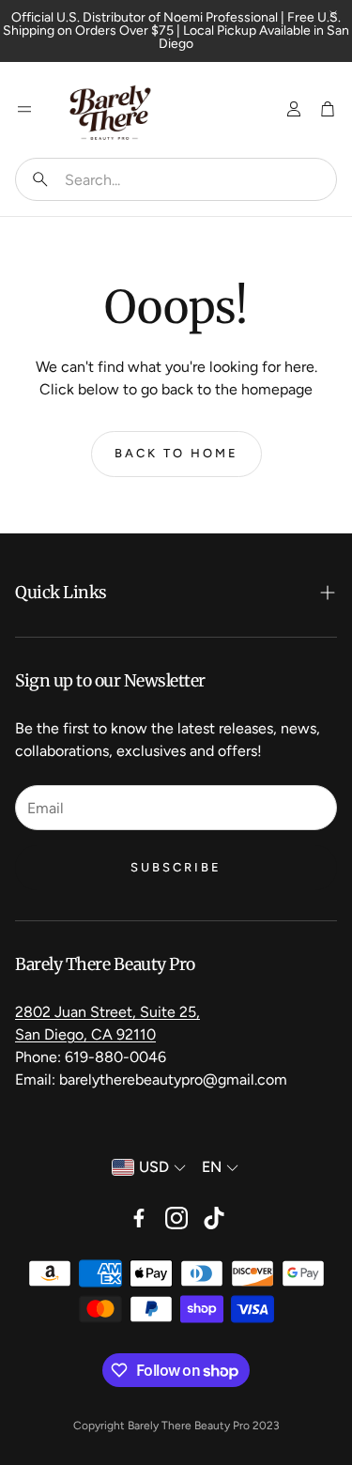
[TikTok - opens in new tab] (214, 1218)
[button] (176, 179)
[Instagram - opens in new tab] (176, 1218)
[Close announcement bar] (333, 14)
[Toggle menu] (24, 109)
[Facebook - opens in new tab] (139, 1218)
